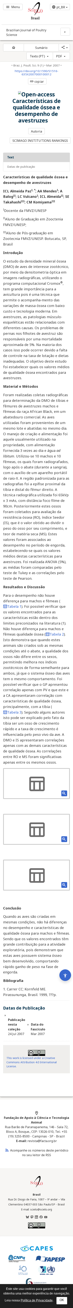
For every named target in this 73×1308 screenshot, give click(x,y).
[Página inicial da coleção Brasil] (36, 1187)
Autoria (36, 131)
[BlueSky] (27, 1217)
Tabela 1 (14, 606)
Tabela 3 (14, 712)
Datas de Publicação (21, 166)
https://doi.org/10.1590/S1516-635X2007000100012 (36, 72)
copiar (37, 81)
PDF (59, 56)
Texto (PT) (37, 56)
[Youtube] (45, 1217)
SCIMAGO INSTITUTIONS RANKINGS (40, 141)
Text (10, 157)
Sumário (41, 48)
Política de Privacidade (37, 1300)
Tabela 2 (57, 634)
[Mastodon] (32, 1217)
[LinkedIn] (36, 1217)
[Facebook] (41, 1217)
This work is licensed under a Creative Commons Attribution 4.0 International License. (31, 1062)
